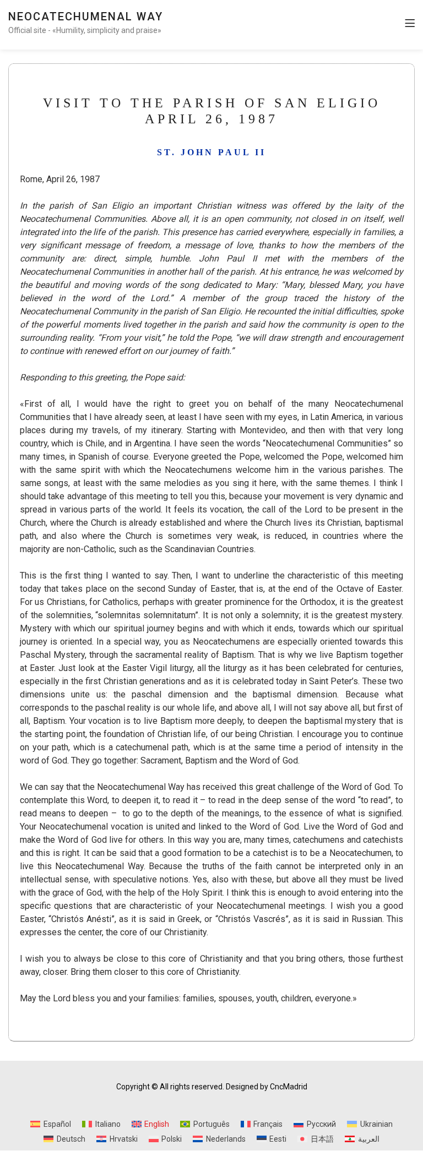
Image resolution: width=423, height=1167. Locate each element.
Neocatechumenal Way (85, 16)
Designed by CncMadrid (266, 1086)
